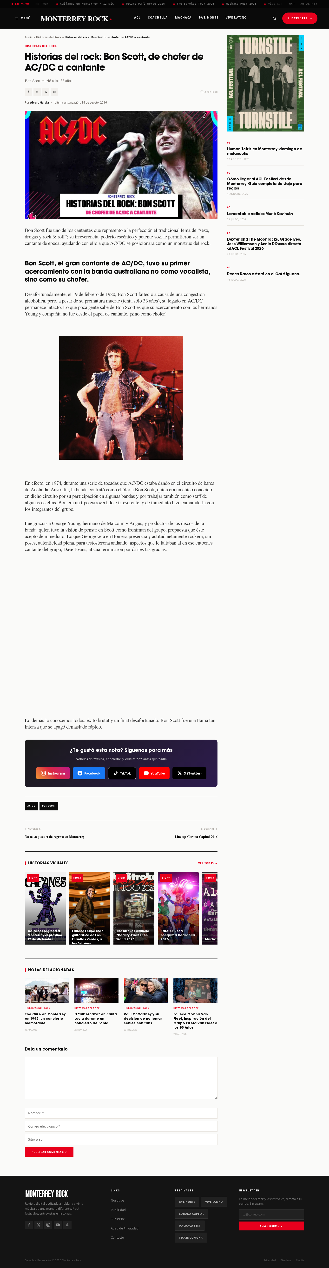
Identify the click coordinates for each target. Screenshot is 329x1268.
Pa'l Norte (187, 1201)
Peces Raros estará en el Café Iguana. (263, 274)
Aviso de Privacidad (124, 1228)
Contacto (117, 1237)
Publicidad (118, 1210)
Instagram (56, 773)
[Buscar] (274, 18)
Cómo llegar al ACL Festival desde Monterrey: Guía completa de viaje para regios (264, 184)
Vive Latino (214, 1201)
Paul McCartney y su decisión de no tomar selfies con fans (143, 1019)
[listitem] (45, 908)
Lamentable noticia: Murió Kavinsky (260, 214)
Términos (286, 1260)
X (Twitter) (193, 773)
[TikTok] (67, 1225)
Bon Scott (49, 805)
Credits (300, 1260)
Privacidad (270, 1260)
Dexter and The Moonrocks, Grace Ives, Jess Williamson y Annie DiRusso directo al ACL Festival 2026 (264, 244)
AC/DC (31, 805)
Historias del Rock (48, 37)
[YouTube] (58, 1225)
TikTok (125, 773)
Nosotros (117, 1200)
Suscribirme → (271, 1226)
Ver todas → (207, 863)
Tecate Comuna (191, 1237)
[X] (38, 1225)
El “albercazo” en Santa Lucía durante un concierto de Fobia (95, 1019)
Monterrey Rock (76, 18)
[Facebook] (29, 1225)
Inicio (29, 37)
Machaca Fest (190, 1225)
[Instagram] (48, 1225)
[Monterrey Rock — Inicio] (63, 1193)
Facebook (92, 773)
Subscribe (118, 1219)
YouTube (158, 773)
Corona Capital (191, 1213)
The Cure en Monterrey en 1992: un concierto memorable (45, 1019)
